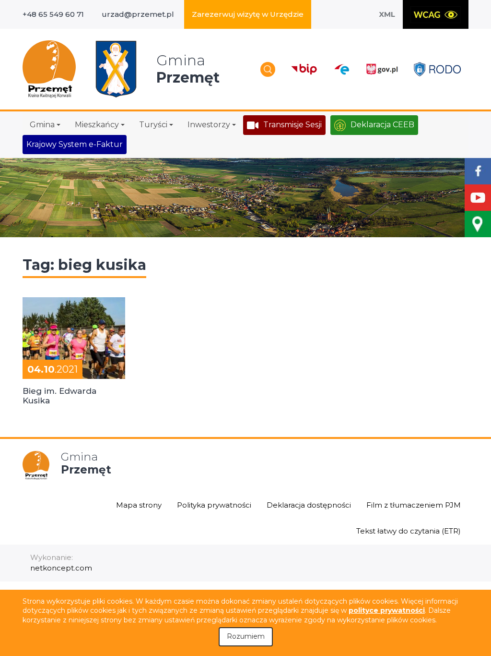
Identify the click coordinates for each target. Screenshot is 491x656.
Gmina (42, 124)
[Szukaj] (268, 69)
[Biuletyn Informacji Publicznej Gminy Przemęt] (304, 69)
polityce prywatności (387, 610)
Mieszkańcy (97, 124)
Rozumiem (246, 636)
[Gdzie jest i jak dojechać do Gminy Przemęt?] (478, 224)
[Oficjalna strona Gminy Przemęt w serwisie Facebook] (478, 171)
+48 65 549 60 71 (53, 14)
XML (387, 14)
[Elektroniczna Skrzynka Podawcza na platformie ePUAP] (341, 69)
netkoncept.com (61, 567)
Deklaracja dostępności (309, 505)
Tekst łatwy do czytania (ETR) (408, 530)
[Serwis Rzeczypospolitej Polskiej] (381, 69)
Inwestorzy (208, 124)
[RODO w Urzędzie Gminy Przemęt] (437, 69)
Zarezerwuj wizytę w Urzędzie (248, 14)
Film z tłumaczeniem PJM (413, 505)
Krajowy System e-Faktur (74, 144)
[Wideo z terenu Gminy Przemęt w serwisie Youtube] (478, 197)
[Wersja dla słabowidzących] (435, 14)
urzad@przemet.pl (138, 14)
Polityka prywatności (214, 505)
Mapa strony (139, 505)
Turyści (153, 124)
